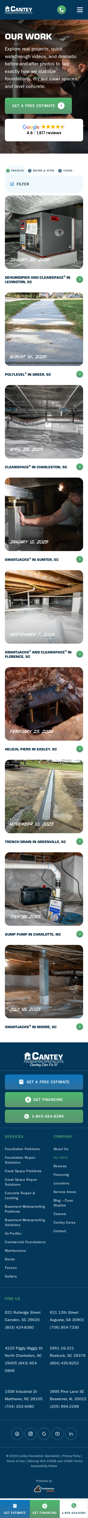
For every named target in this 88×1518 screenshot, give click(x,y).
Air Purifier (13, 1233)
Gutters (11, 1276)
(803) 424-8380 (19, 1327)
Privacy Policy (71, 1456)
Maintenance (15, 1251)
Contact (60, 1231)
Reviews (60, 1166)
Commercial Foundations (25, 1242)
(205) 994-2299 (64, 1406)
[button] (15, 171)
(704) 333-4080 (19, 1406)
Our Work (61, 1158)
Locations (61, 1183)
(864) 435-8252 (64, 1363)
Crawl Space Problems (23, 1171)
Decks (10, 1259)
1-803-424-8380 (48, 1116)
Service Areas (65, 1192)
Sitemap (33, 1461)
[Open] (80, 10)
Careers (60, 1214)
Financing (61, 1175)
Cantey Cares (65, 1222)
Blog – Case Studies (63, 1202)
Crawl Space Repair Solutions (21, 1182)
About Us (61, 1149)
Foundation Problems (22, 1149)
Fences (11, 1268)
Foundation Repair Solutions (20, 1160)
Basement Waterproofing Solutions (25, 1222)
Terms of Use (15, 1461)
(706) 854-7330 (64, 1327)
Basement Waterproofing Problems (25, 1209)
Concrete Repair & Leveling (20, 1195)
